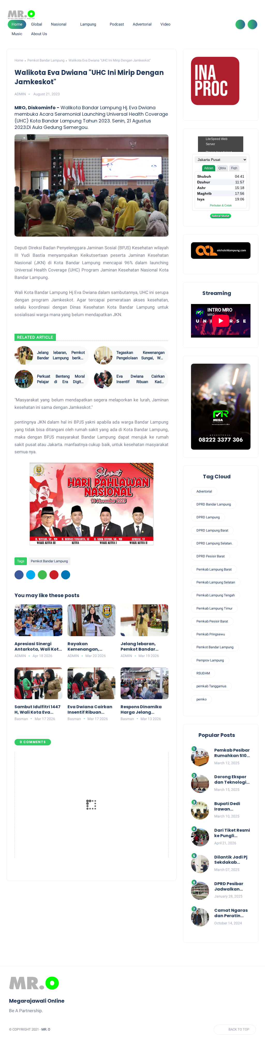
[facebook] (191, 24)
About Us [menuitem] (39, 34)
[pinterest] (53, 574)
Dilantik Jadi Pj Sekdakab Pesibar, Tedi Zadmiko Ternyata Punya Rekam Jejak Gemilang (232, 860)
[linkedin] (65, 574)
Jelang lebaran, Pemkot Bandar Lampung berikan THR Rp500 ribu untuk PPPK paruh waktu (61, 355)
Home (17, 24)
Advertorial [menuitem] (142, 24)
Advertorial (204, 491)
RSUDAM (203, 673)
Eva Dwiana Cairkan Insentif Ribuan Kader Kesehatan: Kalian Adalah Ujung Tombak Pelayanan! (140, 379)
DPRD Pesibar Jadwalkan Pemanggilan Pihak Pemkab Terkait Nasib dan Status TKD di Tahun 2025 (231, 886)
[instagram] (216, 24)
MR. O (45, 1029)
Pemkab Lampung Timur (214, 608)
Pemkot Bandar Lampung (45, 60)
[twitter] (200, 24)
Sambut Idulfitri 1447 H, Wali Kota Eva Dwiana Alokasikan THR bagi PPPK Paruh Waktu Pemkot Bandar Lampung (37, 709)
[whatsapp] (208, 24)
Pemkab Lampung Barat (214, 569)
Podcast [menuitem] (117, 24)
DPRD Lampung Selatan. (214, 543)
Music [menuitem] (17, 34)
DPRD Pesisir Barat (210, 556)
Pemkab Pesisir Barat (212, 621)
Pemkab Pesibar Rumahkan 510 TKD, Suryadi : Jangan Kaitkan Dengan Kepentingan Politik (232, 753)
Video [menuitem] (165, 24)
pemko (201, 699)
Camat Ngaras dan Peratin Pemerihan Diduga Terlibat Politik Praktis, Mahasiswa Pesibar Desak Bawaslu (231, 913)
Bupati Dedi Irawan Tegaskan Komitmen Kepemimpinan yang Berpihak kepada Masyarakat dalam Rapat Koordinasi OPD (231, 806)
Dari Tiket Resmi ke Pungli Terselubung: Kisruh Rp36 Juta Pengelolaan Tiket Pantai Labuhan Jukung (232, 833)
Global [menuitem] (36, 24)
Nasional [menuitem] (59, 24)
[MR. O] (21, 14)
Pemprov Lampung (210, 660)
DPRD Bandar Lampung (213, 504)
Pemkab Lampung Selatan (215, 582)
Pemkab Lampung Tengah (215, 595)
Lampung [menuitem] (88, 24)
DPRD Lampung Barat (212, 530)
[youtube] (224, 24)
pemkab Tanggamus (211, 686)
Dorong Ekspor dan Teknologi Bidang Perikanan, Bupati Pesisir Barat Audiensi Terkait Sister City (230, 779)
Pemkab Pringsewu (210, 634)
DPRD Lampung (208, 517)
